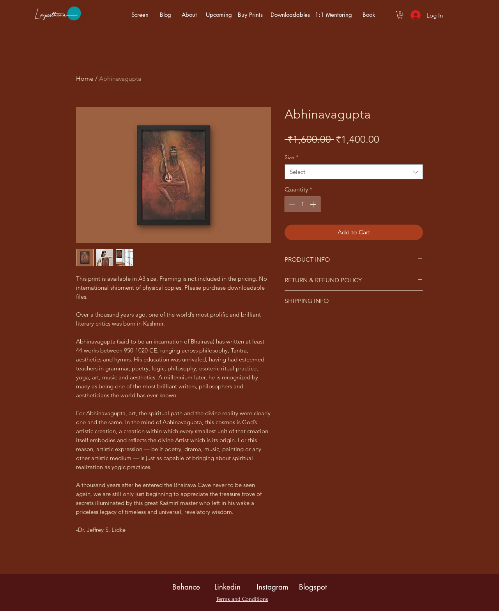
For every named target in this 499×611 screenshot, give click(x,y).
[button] (400, 14)
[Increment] (313, 204)
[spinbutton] (302, 204)
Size (291, 157)
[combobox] (354, 171)
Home (85, 78)
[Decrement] (291, 204)
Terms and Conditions (242, 599)
